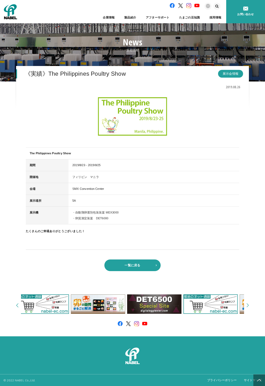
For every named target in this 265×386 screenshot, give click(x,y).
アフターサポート (158, 17)
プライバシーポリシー (222, 380)
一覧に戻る (132, 265)
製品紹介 (130, 17)
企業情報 (109, 17)
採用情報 (215, 17)
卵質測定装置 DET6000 (91, 218)
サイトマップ (253, 380)
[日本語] (207, 6)
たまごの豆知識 (189, 17)
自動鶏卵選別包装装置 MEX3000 (97, 212)
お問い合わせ (245, 14)
